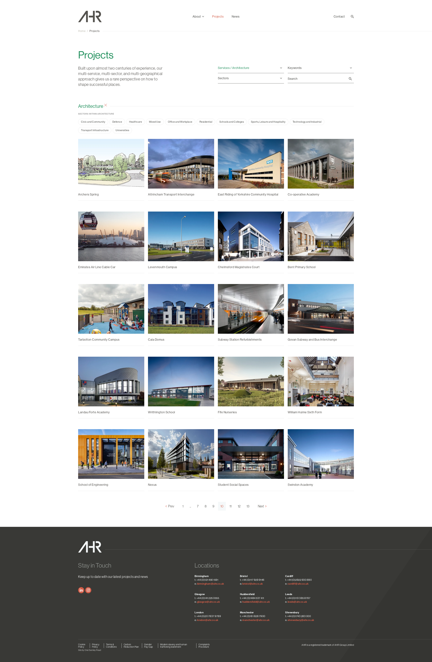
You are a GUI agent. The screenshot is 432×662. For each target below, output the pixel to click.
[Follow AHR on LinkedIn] (81, 590)
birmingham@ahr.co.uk (210, 583)
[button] (198, 16)
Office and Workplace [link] (180, 121)
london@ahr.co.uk (207, 620)
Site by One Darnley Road (89, 650)
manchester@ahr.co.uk (255, 620)
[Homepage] (93, 16)
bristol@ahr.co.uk (252, 583)
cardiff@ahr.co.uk (298, 583)
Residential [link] (205, 121)
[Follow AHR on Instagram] (88, 590)
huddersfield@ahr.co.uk (256, 601)
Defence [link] (117, 121)
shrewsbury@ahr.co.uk (301, 620)
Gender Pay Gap (148, 645)
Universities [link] (122, 130)
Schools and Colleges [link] (231, 121)
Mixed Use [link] (155, 121)
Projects (218, 16)
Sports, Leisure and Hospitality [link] (268, 121)
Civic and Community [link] (93, 121)
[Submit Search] (350, 78)
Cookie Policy (81, 645)
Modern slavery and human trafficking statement (173, 645)
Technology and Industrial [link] (307, 121)
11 (231, 506)
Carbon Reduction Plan (131, 645)
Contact (339, 16)
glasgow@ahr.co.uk (208, 601)
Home (82, 31)
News (235, 16)
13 (248, 506)
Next (261, 506)
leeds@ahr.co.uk (297, 601)
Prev (171, 506)
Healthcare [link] (135, 121)
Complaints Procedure (204, 645)
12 (239, 506)
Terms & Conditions (111, 645)
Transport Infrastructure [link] (95, 130)
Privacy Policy (96, 645)
